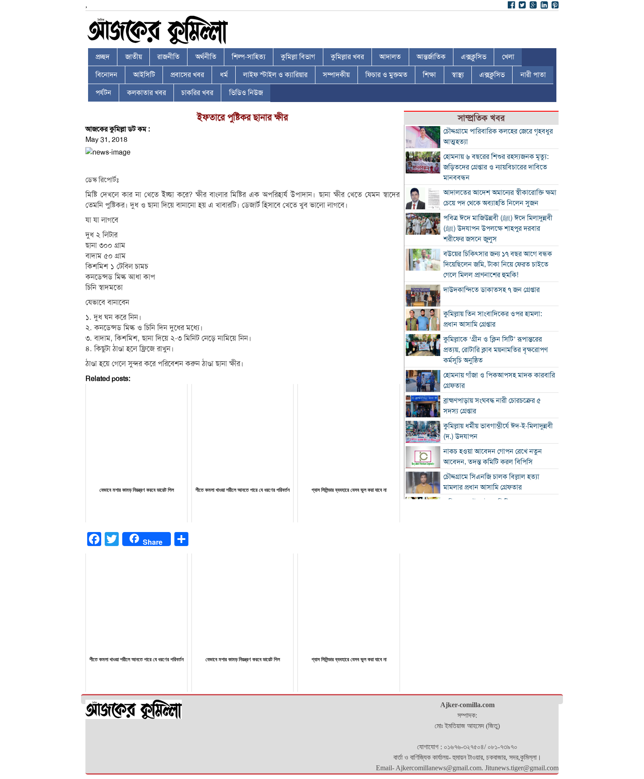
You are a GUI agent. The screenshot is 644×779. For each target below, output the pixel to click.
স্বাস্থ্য (458, 74)
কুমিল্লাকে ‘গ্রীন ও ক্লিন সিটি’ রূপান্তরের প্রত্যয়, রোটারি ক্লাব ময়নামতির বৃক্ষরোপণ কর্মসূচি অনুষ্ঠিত (495, 350)
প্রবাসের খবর (187, 74)
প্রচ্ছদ (103, 57)
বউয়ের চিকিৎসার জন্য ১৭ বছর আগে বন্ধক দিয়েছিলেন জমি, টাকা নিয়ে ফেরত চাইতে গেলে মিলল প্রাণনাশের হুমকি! (497, 264)
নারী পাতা (533, 74)
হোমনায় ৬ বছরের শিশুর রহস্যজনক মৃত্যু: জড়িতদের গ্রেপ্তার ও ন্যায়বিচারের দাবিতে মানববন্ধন (495, 167)
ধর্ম (224, 74)
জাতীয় (133, 57)
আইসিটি (144, 74)
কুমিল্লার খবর (347, 57)
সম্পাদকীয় (336, 74)
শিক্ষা (429, 74)
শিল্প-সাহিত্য (248, 57)
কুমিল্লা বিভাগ (298, 57)
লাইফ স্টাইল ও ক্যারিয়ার (275, 74)
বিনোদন (106, 74)
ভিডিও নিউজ (246, 92)
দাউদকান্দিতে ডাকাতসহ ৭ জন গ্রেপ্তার (491, 290)
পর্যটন (103, 92)
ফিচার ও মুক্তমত (386, 74)
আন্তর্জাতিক (431, 57)
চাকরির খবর (197, 92)
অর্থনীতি (205, 57)
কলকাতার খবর (146, 92)
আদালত (390, 57)
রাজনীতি (168, 57)
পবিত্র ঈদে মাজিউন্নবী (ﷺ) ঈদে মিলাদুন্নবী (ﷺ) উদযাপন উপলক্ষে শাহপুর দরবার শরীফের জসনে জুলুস (497, 228)
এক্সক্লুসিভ (473, 57)
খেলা (508, 57)
